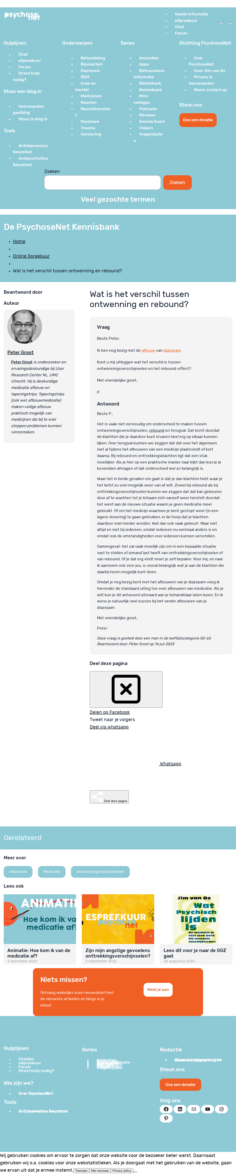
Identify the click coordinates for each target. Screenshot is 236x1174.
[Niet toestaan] (135, 1171)
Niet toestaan (100, 1170)
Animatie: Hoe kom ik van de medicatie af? (38, 953)
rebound (156, 430)
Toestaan (81, 1170)
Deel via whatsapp (109, 727)
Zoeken (52, 171)
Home (19, 241)
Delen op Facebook (110, 712)
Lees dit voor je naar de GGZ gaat (195, 953)
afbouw (148, 350)
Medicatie (51, 872)
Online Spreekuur (31, 256)
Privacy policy (121, 1170)
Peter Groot (20, 352)
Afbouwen (18, 872)
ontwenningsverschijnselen (100, 872)
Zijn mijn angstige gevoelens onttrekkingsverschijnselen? (118, 953)
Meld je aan (158, 989)
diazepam (172, 350)
